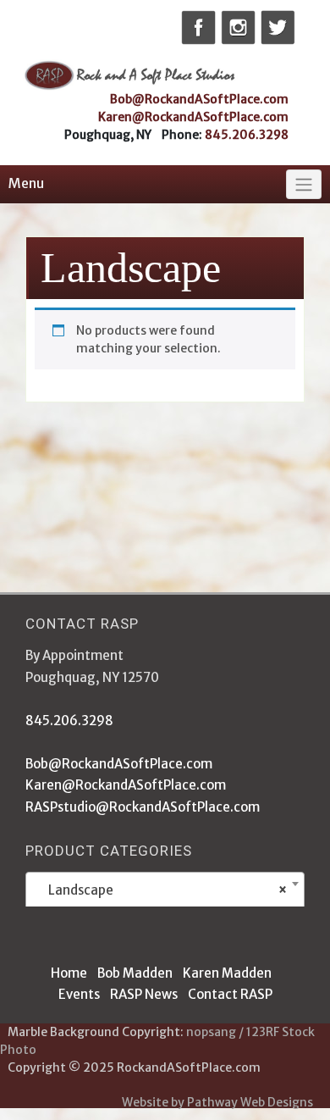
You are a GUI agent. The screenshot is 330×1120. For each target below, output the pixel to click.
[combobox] (165, 891)
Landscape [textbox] (160, 890)
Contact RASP (230, 994)
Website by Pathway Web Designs (217, 1102)
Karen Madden (227, 973)
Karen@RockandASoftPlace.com (193, 117)
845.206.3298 (247, 134)
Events (79, 994)
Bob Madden (135, 973)
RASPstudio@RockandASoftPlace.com (142, 807)
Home (69, 973)
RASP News (144, 994)
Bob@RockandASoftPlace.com (199, 99)
